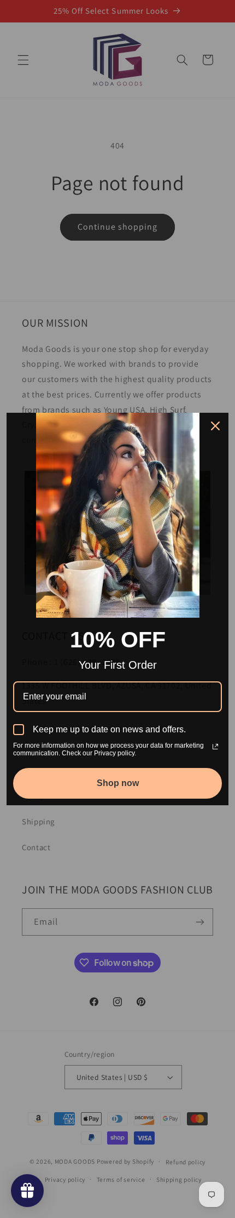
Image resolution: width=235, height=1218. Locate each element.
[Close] (215, 426)
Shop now (118, 783)
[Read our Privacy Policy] (215, 746)
